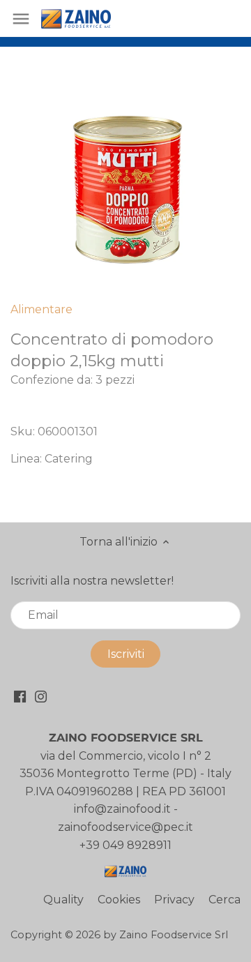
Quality (63, 899)
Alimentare (41, 309)
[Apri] (20, 18)
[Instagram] (41, 696)
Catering (69, 458)
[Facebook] (20, 696)
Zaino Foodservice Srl (173, 935)
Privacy (174, 899)
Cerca (224, 899)
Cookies (119, 899)
